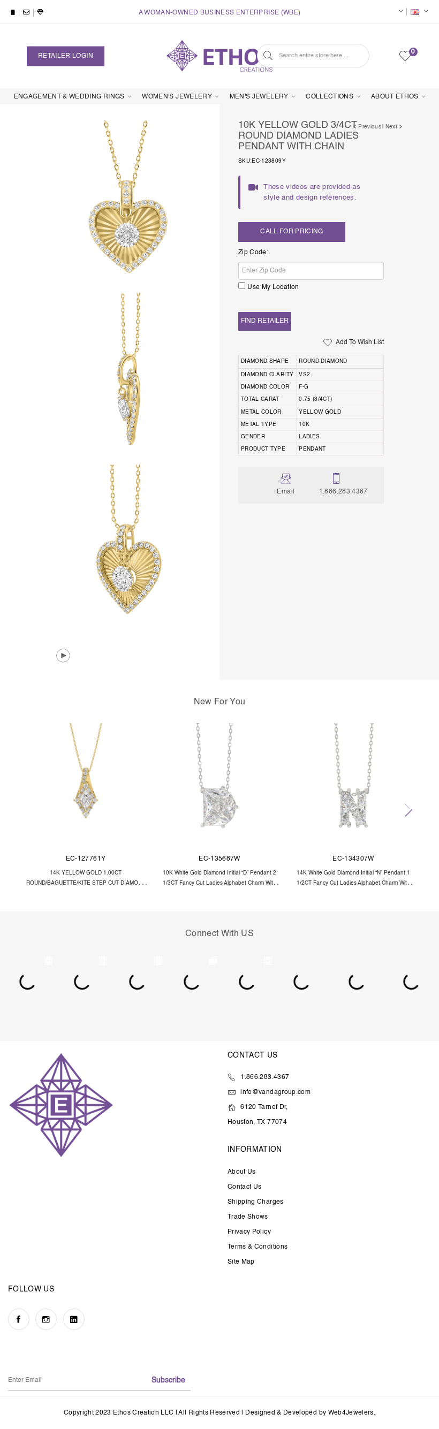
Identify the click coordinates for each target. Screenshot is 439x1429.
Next (392, 127)
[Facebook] (18, 1319)
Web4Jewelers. (352, 1413)
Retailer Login (65, 55)
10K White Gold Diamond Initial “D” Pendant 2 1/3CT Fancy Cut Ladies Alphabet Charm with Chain (219, 883)
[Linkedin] (74, 1319)
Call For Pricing (291, 232)
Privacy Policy (249, 1232)
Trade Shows (248, 1217)
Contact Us (245, 1187)
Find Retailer (265, 321)
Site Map (241, 1262)
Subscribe (168, 1380)
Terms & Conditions (257, 1247)
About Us (242, 1172)
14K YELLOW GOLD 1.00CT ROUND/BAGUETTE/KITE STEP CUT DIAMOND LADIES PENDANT (86, 883)
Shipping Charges (256, 1202)
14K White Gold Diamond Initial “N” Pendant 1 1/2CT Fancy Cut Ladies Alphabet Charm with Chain (353, 883)
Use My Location (273, 287)
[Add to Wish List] (128, 741)
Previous (369, 127)
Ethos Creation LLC (143, 1413)
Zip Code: (253, 252)
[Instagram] (46, 1319)
